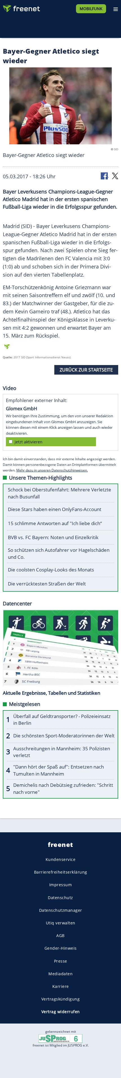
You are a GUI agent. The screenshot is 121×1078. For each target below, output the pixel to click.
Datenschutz (60, 897)
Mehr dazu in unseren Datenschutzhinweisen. (52, 470)
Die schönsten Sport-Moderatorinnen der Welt (64, 735)
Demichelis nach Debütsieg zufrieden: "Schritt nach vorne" (63, 788)
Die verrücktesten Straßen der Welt (47, 583)
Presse (60, 960)
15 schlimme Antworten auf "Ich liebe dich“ (55, 523)
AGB (60, 935)
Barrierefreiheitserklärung (60, 872)
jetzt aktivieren (28, 442)
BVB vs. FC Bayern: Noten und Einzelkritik (53, 537)
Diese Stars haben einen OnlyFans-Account (54, 509)
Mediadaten (60, 973)
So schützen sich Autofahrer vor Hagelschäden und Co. (58, 553)
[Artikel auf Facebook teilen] (105, 175)
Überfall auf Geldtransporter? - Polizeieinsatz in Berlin (62, 719)
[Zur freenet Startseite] (21, 7)
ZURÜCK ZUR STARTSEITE (86, 370)
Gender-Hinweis (60, 948)
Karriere (60, 986)
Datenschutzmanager (60, 910)
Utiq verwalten (60, 923)
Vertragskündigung (60, 999)
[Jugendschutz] (60, 1038)
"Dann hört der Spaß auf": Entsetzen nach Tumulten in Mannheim (58, 770)
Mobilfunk (91, 8)
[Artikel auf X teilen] (115, 175)
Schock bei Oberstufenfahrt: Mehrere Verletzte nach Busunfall (59, 493)
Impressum (60, 884)
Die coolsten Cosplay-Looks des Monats (51, 569)
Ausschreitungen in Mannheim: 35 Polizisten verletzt (61, 752)
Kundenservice (61, 859)
